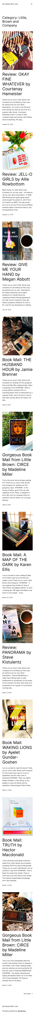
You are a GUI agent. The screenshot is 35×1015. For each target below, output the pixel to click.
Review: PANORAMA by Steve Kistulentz (16, 654)
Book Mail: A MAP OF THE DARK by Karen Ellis (16, 562)
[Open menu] (31, 4)
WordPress (22, 1011)
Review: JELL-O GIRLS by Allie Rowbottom (17, 179)
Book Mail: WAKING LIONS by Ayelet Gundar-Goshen (17, 752)
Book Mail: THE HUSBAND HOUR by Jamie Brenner (17, 367)
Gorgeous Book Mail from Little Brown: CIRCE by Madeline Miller (17, 464)
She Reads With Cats (10, 4)
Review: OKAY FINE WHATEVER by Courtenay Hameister (16, 84)
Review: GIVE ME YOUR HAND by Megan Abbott (16, 272)
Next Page (28, 993)
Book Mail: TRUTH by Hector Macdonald (13, 847)
